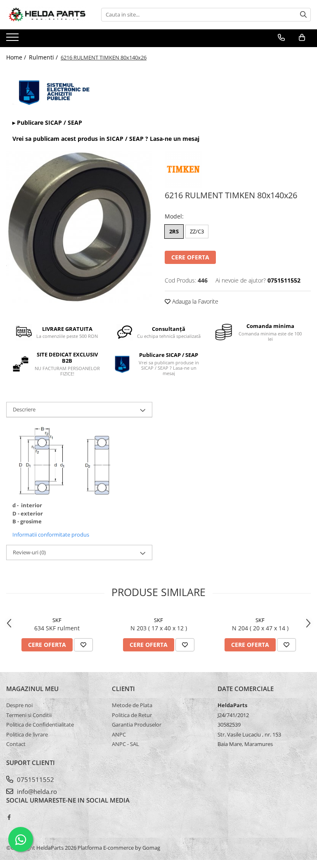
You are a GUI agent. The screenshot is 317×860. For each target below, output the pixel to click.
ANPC (119, 734)
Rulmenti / (44, 57)
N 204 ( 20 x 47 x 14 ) (260, 628)
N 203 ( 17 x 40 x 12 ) (158, 628)
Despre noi (19, 705)
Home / (17, 57)
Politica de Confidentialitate (40, 724)
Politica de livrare (27, 734)
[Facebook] (9, 817)
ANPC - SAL (125, 744)
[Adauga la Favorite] (83, 644)
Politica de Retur (132, 715)
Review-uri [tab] (29, 552)
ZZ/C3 (197, 231)
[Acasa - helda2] (47, 14)
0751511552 (34, 779)
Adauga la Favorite (194, 301)
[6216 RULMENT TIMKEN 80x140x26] (79, 227)
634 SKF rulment (57, 628)
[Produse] (13, 39)
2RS (174, 231)
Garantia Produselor (136, 724)
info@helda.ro (36, 791)
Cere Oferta (190, 257)
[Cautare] (303, 14)
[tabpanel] (79, 227)
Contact (16, 744)
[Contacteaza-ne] (281, 37)
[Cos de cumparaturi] (302, 37)
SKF (57, 620)
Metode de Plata (132, 705)
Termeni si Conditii (29, 715)
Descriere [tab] (24, 409)
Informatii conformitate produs (50, 534)
